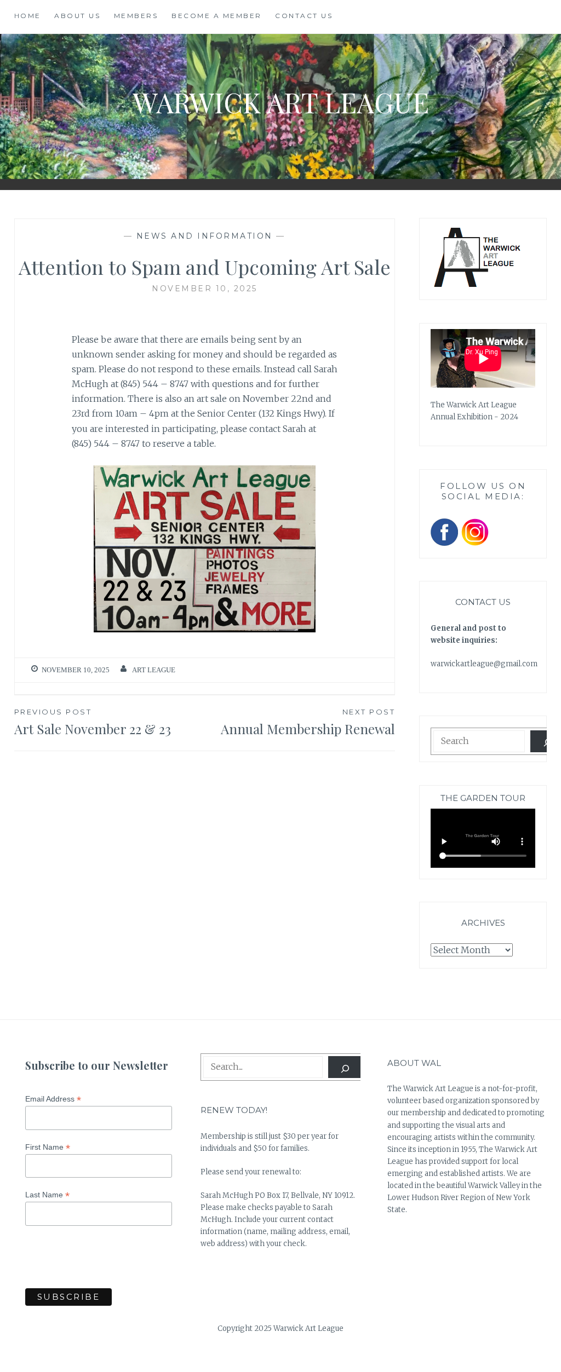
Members (136, 15)
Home (27, 15)
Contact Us (304, 15)
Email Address (53, 1099)
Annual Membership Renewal (308, 722)
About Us (77, 15)
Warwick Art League (281, 102)
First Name (47, 1147)
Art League (153, 669)
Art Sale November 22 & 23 (92, 722)
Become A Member (216, 15)
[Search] (345, 1067)
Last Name (47, 1195)
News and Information (204, 236)
